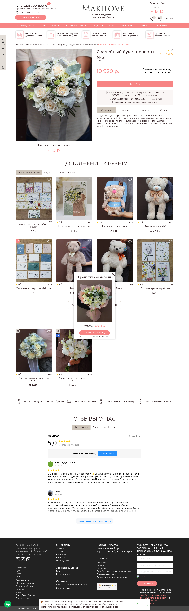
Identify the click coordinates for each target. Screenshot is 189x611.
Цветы (19, 576)
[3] (166, 54)
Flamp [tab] (96, 427)
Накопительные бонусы (109, 548)
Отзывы (143, 25)
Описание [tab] (106, 110)
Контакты (61, 554)
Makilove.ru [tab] (109, 427)
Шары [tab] (61, 172)
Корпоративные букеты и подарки (114, 551)
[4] (169, 54)
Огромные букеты (75, 25)
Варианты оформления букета (71, 585)
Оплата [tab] (163, 110)
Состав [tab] (125, 110)
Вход (58, 571)
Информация (162, 25)
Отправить (147, 583)
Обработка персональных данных (114, 571)
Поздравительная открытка (74, 226)
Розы (42, 25)
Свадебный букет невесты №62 (33, 379)
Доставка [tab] (144, 110)
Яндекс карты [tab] (81, 427)
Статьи (59, 551)
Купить (135, 83)
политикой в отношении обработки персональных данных (87, 607)
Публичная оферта (106, 574)
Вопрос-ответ (63, 588)
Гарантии (101, 568)
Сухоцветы (126, 25)
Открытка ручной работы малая (34, 225)
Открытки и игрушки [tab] (29, 172)
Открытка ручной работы (155, 288)
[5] (172, 54)
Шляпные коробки (25, 583)
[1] (161, 54)
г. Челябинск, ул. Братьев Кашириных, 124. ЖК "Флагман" (31, 550)
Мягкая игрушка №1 (155, 226)
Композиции (22, 580)
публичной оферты (158, 598)
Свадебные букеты (103, 25)
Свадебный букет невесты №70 (74, 379)
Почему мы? (62, 560)
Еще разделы (22, 598)
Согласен (143, 604)
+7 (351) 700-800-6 (33, 5)
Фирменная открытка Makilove (34, 288)
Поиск (153, 7)
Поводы (20, 589)
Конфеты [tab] (72, 172)
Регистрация (63, 574)
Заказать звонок (31, 17)
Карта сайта (62, 557)
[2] (163, 54)
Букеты (19, 570)
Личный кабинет (158, 3)
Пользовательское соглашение (113, 577)
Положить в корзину (94, 332)
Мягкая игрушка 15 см (114, 226)
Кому (18, 592)
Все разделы (24, 25)
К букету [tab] (48, 172)
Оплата (100, 565)
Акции (55, 25)
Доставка (101, 562)
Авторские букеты (25, 586)
